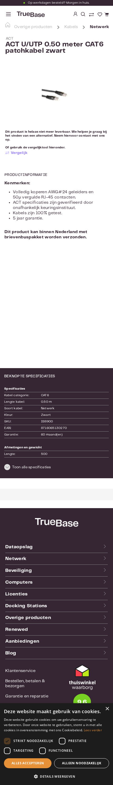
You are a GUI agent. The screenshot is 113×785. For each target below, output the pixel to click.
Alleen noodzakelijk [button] (81, 763)
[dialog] (56, 744)
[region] (56, 96)
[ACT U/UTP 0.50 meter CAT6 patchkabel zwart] (56, 96)
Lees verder (93, 730)
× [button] (107, 709)
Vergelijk (19, 153)
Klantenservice (20, 671)
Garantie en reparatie (26, 696)
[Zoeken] (83, 14)
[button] (56, 468)
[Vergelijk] (92, 15)
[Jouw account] (75, 14)
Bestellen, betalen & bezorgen (25, 683)
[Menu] (8, 14)
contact (85, 135)
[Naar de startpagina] (30, 14)
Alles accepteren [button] (28, 763)
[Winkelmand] (105, 15)
